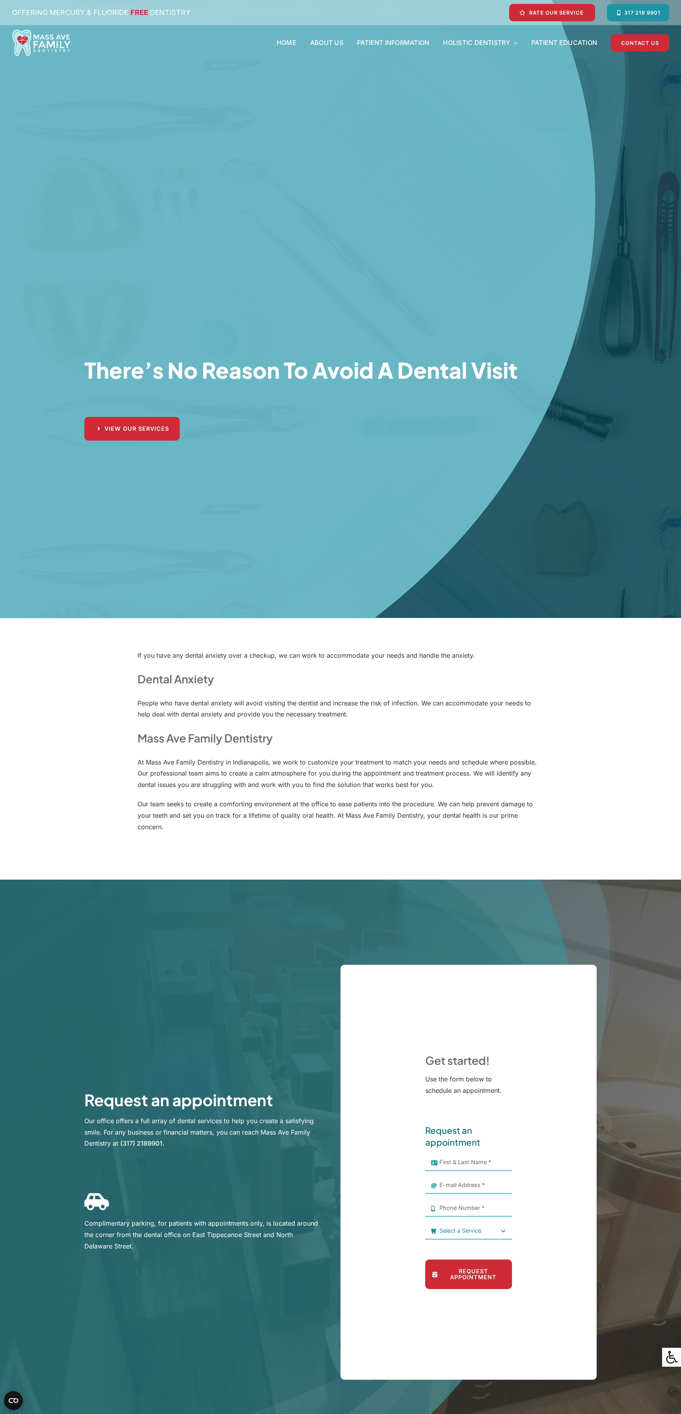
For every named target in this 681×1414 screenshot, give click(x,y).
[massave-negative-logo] (41, 32)
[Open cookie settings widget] (13, 1400)
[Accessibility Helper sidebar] (671, 1357)
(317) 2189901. (142, 1143)
